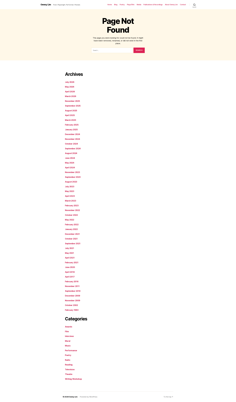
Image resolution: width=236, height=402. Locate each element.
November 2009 (72, 300)
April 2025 (70, 115)
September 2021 (72, 243)
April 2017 (69, 277)
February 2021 (71, 262)
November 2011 (72, 286)
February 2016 (71, 281)
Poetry (122, 5)
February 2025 (72, 125)
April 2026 (70, 91)
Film (67, 331)
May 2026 (69, 87)
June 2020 (70, 267)
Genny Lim (46, 5)
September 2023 (73, 177)
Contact (183, 5)
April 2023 (70, 196)
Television (69, 369)
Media (139, 5)
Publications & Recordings (153, 5)
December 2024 (72, 134)
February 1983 (71, 310)
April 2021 (69, 258)
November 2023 (72, 172)
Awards (68, 327)
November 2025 (72, 101)
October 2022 (71, 215)
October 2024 (71, 144)
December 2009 (72, 296)
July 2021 (69, 248)
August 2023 (71, 182)
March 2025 (70, 120)
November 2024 (72, 139)
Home (109, 5)
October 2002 (71, 305)
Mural (67, 341)
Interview (69, 336)
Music (68, 346)
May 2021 (69, 253)
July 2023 (69, 186)
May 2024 (69, 163)
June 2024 (70, 158)
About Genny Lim (171, 5)
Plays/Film (130, 5)
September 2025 (73, 106)
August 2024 (71, 153)
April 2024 (70, 167)
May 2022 (69, 220)
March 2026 (70, 96)
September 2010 (72, 291)
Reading (69, 365)
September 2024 (73, 148)
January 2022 (71, 229)
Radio (67, 360)
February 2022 (72, 224)
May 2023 (69, 191)
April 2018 (70, 272)
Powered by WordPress (88, 397)
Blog (115, 5)
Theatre (68, 374)
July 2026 (69, 82)
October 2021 (71, 239)
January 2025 (71, 129)
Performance (71, 350)
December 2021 (72, 234)
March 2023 (70, 201)
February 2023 (72, 205)
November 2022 (72, 210)
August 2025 (71, 110)
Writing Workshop (73, 379)
